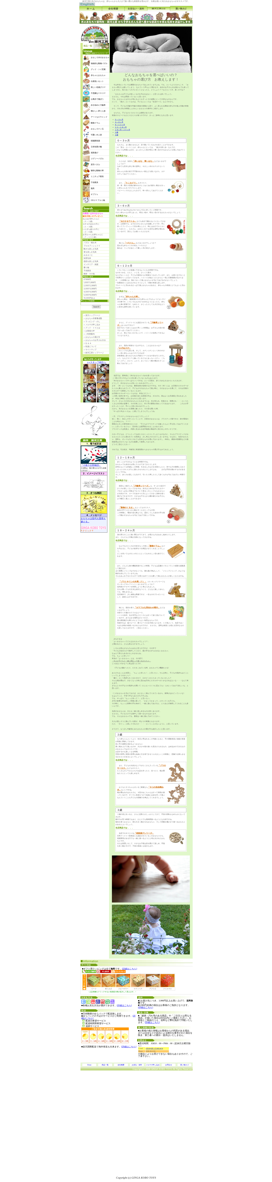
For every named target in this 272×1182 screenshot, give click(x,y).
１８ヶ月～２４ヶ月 (122, 130)
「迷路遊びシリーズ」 (144, 833)
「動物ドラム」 (155, 546)
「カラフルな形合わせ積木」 (147, 607)
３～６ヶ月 (119, 122)
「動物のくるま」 (127, 507)
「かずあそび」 (124, 348)
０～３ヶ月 (119, 120)
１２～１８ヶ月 (121, 127)
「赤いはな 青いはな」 (143, 161)
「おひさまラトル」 (128, 221)
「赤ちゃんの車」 (132, 296)
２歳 (116, 132)
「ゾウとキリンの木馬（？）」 (133, 581)
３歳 (116, 135)
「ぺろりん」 (130, 243)
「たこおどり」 (131, 183)
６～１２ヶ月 (120, 125)
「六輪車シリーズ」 (141, 486)
